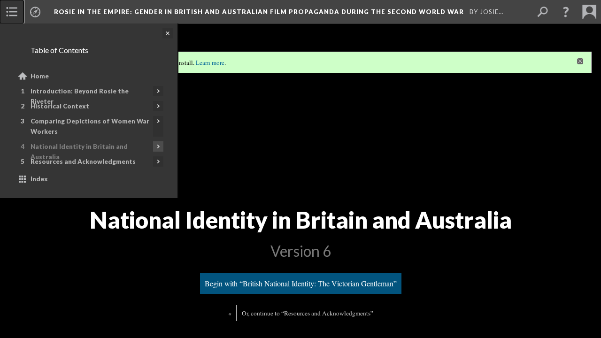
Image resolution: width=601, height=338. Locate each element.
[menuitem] (11, 11)
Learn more (210, 62)
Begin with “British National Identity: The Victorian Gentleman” (301, 283)
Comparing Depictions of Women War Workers (90, 126)
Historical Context (60, 106)
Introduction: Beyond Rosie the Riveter (80, 96)
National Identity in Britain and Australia (79, 152)
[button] (566, 11)
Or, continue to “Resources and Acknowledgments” (307, 313)
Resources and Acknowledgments (83, 161)
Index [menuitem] (39, 179)
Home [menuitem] (40, 76)
